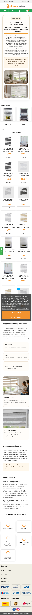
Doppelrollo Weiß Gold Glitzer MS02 (8, 250)
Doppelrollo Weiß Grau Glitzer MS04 (24, 250)
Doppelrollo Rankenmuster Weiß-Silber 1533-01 (8, 226)
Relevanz (10, 129)
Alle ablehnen (16, 317)
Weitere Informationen (8, 309)
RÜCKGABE (8, 542)
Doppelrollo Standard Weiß (24, 174)
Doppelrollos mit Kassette (8, 123)
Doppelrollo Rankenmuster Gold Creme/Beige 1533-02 (23, 226)
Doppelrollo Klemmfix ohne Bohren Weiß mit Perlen (23, 150)
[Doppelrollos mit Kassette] (8, 114)
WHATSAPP (24, 528)
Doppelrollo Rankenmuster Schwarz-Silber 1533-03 (8, 150)
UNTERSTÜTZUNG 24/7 (24, 542)
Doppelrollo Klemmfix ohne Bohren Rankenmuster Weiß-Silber (24, 278)
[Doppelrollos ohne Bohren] (24, 114)
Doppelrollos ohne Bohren (24, 123)
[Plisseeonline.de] (16, 6)
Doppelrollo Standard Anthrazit (23, 200)
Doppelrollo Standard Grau (8, 199)
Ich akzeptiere (16, 313)
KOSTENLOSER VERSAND (8, 528)
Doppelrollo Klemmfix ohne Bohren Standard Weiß (8, 277)
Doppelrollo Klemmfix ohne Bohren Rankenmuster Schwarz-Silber (8, 176)
